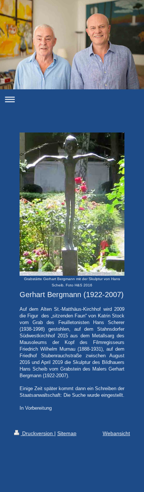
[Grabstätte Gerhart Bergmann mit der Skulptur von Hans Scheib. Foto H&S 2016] (72, 204)
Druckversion (37, 433)
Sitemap (66, 433)
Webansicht (116, 433)
